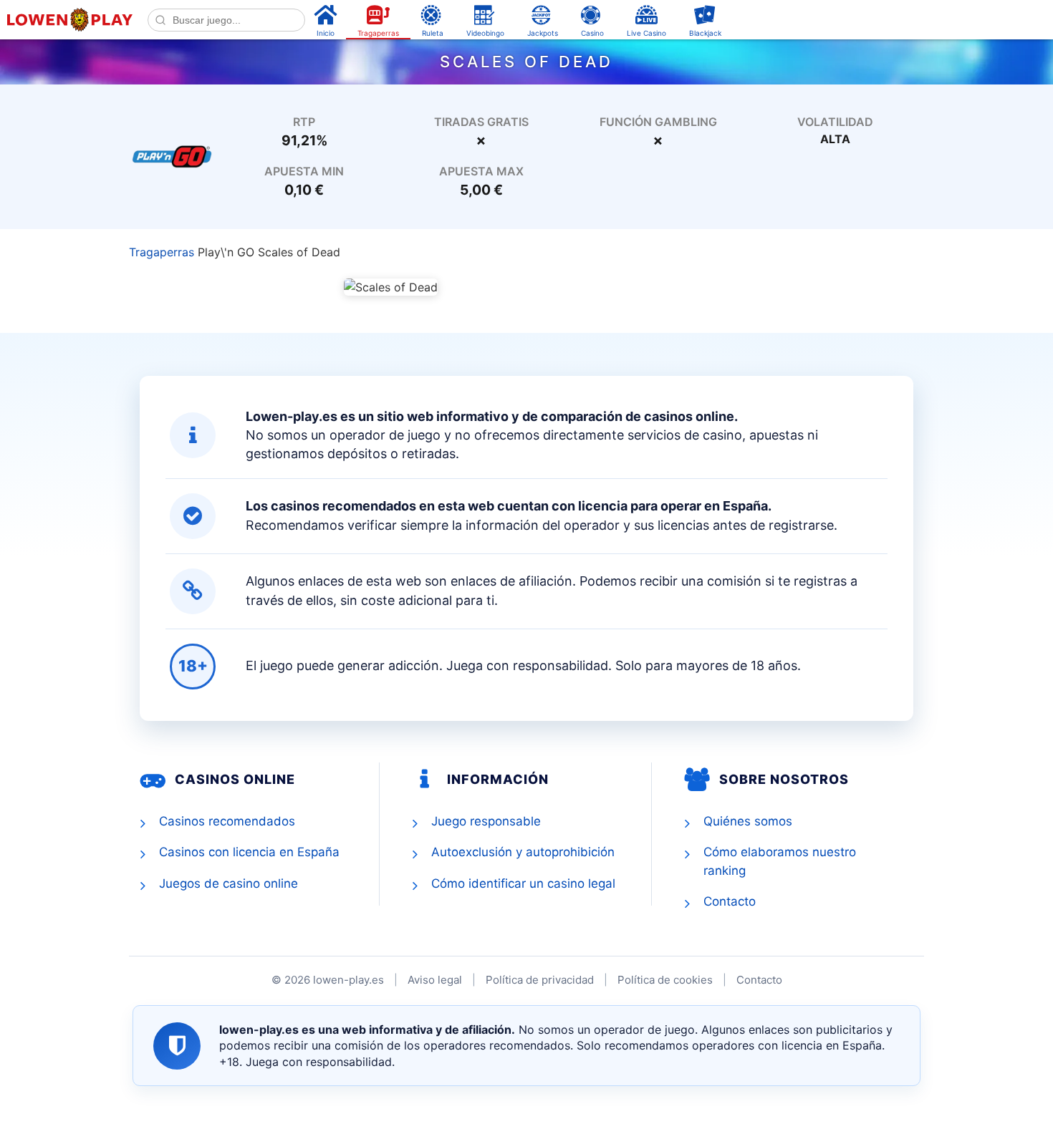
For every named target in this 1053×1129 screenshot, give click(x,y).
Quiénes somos (747, 821)
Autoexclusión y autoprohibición (523, 852)
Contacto (729, 901)
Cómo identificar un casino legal (523, 883)
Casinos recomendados (227, 821)
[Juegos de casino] (172, 155)
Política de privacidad (540, 980)
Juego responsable (486, 821)
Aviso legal (435, 980)
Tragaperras (161, 252)
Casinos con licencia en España (249, 852)
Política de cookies (665, 980)
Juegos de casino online (228, 883)
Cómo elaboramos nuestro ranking (779, 861)
